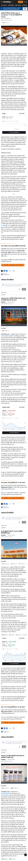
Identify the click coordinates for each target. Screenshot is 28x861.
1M (7, 121)
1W (5, 121)
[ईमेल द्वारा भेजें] (13, 271)
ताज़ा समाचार (4, 5)
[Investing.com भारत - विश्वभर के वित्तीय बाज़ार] (8, 2)
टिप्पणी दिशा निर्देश (4, 292)
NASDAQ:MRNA (6, 793)
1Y (12, 121)
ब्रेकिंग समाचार (18, 5)
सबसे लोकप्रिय (11, 5)
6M (10, 121)
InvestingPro (4, 225)
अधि (17, 121)
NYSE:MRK (5, 795)
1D (3, 121)
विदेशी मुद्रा (24, 5)
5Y (14, 121)
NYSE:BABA (5, 336)
